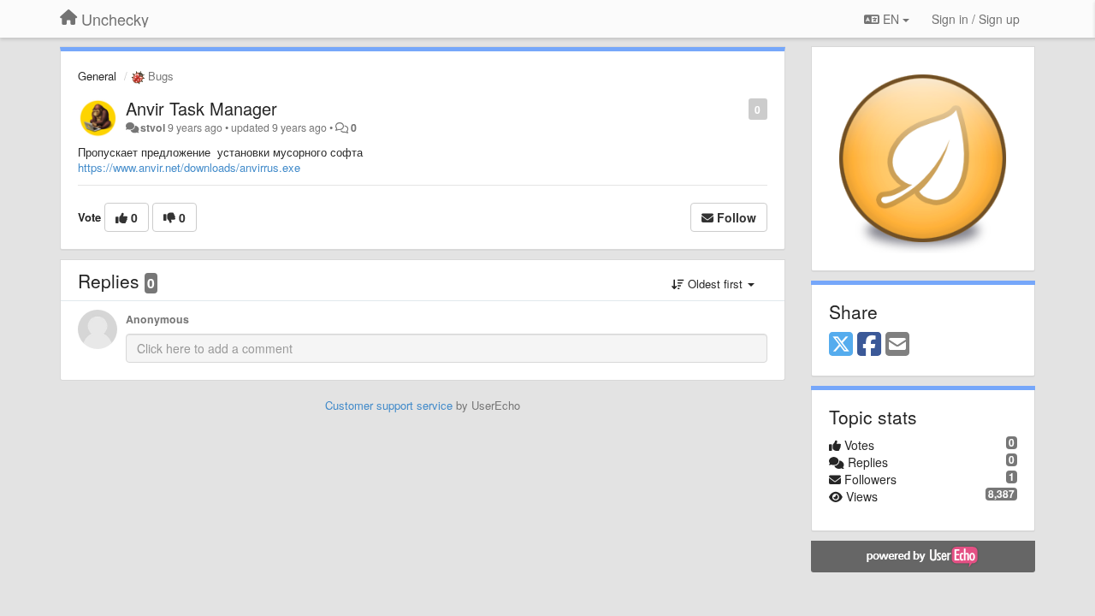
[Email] (897, 344)
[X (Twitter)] (841, 344)
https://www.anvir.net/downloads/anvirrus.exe (189, 167)
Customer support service (389, 405)
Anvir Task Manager (201, 108)
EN (891, 18)
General (97, 76)
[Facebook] (869, 344)
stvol (152, 127)
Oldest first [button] (715, 283)
